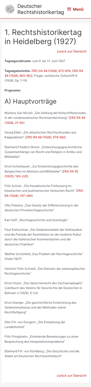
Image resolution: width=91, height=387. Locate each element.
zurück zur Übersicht (71, 51)
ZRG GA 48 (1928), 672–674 (51, 71)
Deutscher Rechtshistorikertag (40, 9)
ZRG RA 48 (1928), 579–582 (45, 137)
